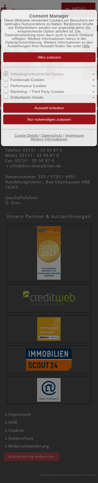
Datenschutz (52, 135)
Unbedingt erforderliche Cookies (37, 74)
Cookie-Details (26, 135)
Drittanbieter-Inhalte (26, 97)
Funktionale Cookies (27, 80)
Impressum (74, 135)
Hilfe (86, 46)
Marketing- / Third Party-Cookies (37, 91)
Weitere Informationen (49, 139)
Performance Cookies (28, 86)
